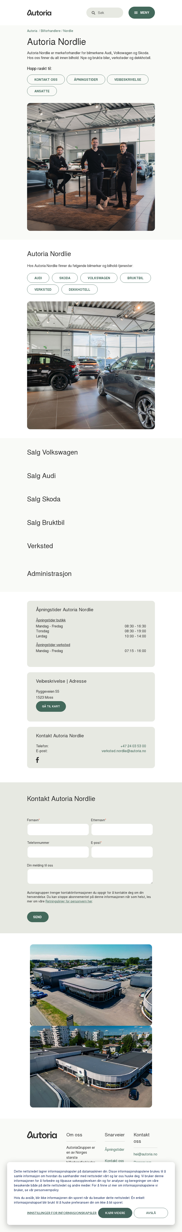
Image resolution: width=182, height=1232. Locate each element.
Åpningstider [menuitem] (114, 1149)
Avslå (151, 1213)
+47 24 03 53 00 (133, 746)
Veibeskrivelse (127, 79)
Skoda (64, 278)
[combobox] (108, 13)
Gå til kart (51, 706)
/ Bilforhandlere (49, 30)
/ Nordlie (67, 30)
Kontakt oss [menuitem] (114, 1160)
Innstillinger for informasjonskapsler (62, 1213)
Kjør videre (115, 1213)
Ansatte (41, 91)
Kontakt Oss (45, 79)
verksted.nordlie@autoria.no (124, 750)
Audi (38, 278)
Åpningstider (86, 79)
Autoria (32, 30)
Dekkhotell (79, 289)
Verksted (42, 289)
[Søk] (93, 13)
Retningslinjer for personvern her (69, 901)
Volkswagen (99, 278)
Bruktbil (135, 278)
